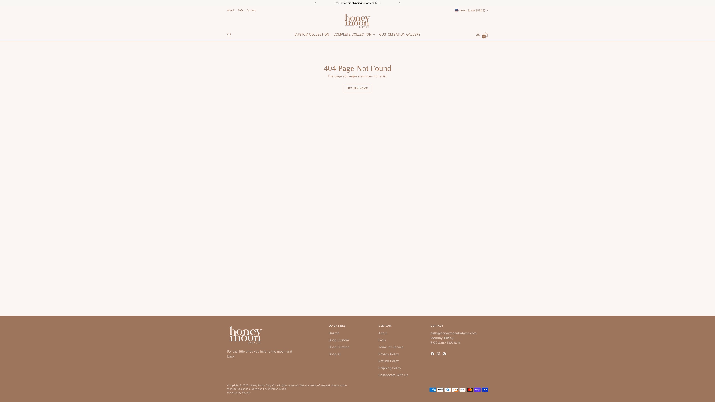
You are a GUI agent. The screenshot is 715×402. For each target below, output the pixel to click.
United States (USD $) (472, 10)
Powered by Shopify (239, 392)
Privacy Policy (388, 354)
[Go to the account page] (478, 34)
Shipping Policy (389, 368)
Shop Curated (339, 347)
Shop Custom (339, 340)
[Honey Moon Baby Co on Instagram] (438, 354)
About (382, 333)
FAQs (382, 340)
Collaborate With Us (393, 375)
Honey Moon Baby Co (263, 385)
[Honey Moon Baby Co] (357, 20)
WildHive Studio (277, 388)
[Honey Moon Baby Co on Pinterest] (444, 354)
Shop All (335, 354)
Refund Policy (388, 361)
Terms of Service (390, 347)
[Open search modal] (229, 34)
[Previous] (315, 3)
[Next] (399, 3)
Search (334, 333)
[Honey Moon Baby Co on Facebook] (432, 354)
